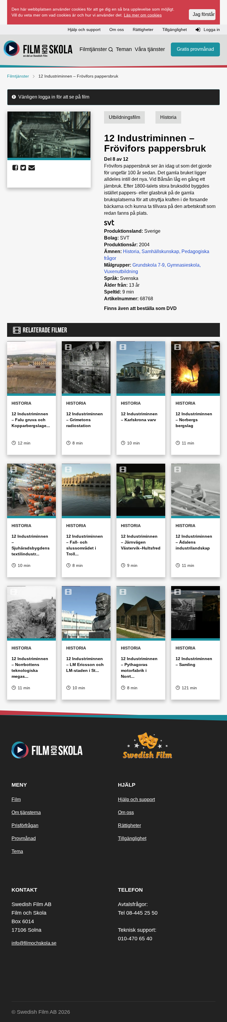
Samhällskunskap (160, 251)
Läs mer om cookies (143, 15)
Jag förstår (204, 14)
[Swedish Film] (166, 745)
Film (16, 799)
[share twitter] (23, 168)
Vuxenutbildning (121, 271)
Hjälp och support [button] (84, 29)
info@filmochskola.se (34, 943)
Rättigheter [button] (143, 29)
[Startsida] (38, 49)
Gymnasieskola (183, 265)
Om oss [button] (116, 29)
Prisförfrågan (25, 825)
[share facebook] (15, 168)
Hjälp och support (136, 799)
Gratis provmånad (195, 49)
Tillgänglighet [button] (174, 29)
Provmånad (24, 838)
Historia (131, 251)
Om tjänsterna (26, 812)
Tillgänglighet (132, 838)
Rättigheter (129, 825)
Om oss (126, 812)
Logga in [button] (211, 29)
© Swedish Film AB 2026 (41, 1012)
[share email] (31, 168)
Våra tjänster (150, 49)
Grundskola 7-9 (148, 265)
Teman (124, 49)
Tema (17, 851)
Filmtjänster (93, 49)
